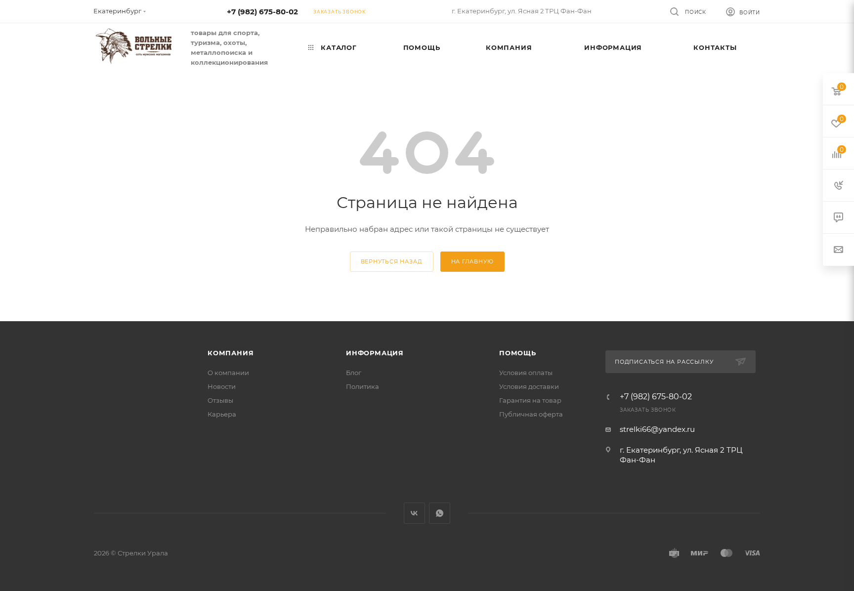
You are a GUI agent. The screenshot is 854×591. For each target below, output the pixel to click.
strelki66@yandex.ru (657, 429)
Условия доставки (529, 386)
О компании (228, 373)
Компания (231, 353)
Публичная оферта (531, 414)
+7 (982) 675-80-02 (262, 11)
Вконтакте (414, 513)
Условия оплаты (526, 373)
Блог (353, 373)
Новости (222, 386)
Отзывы (220, 400)
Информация (375, 353)
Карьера (222, 414)
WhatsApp (439, 513)
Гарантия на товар (530, 400)
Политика (362, 386)
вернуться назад (392, 261)
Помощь (517, 353)
